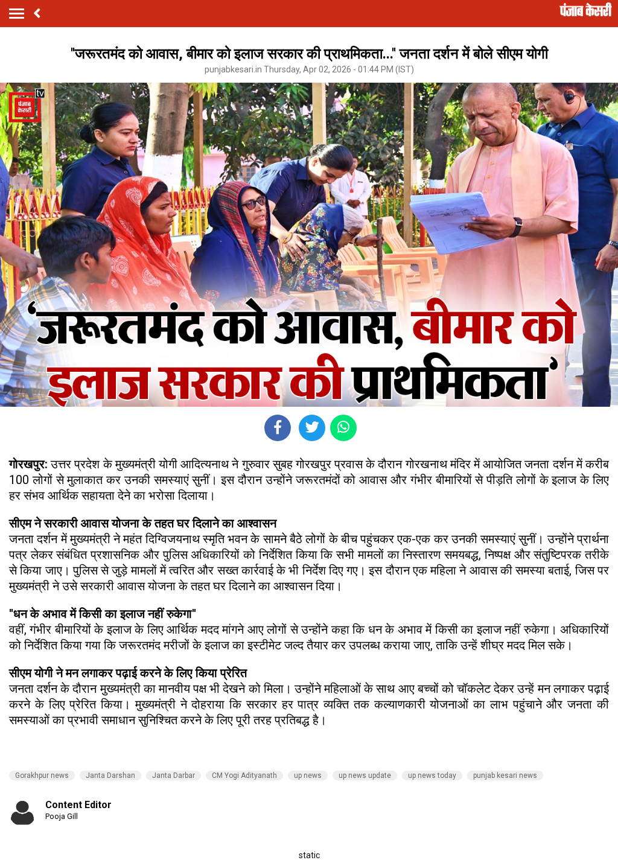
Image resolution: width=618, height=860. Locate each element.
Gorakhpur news (42, 775)
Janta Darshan (110, 775)
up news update (365, 775)
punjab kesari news (505, 775)
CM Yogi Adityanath (244, 775)
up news (308, 775)
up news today (432, 775)
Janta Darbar (173, 775)
